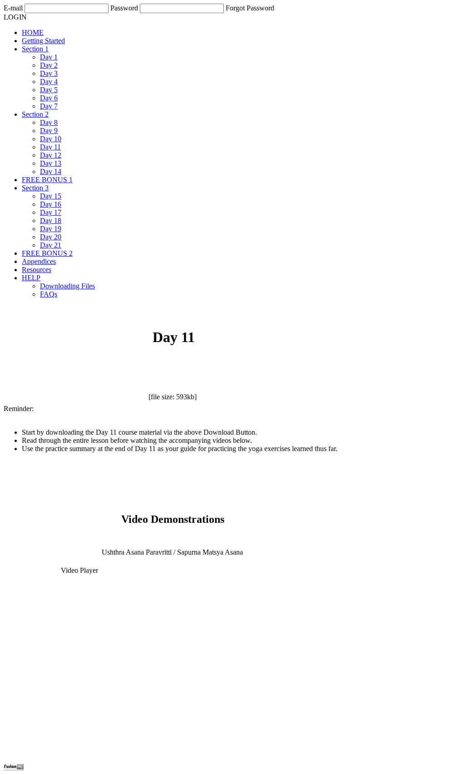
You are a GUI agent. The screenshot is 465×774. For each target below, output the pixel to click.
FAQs (48, 294)
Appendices (39, 261)
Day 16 (50, 204)
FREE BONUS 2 (47, 253)
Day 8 (49, 122)
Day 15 (50, 196)
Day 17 (50, 212)
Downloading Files (67, 286)
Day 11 (50, 147)
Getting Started (43, 41)
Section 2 (35, 114)
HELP (31, 278)
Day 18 (50, 220)
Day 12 (50, 155)
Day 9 (49, 130)
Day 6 (49, 98)
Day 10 (50, 139)
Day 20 (50, 237)
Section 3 (35, 188)
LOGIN (15, 17)
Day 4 (49, 81)
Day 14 (50, 171)
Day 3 (49, 73)
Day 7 (49, 106)
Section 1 (35, 49)
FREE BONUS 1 (47, 180)
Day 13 (50, 163)
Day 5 (49, 90)
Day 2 (49, 65)
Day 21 (50, 245)
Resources (36, 269)
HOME (33, 32)
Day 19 (50, 229)
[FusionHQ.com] (14, 768)
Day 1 (49, 57)
